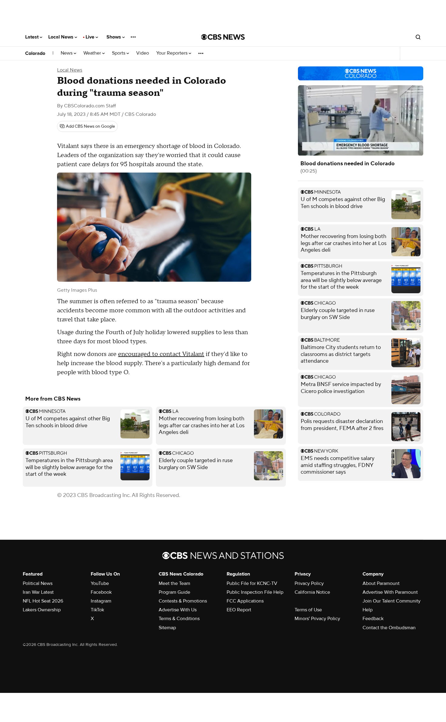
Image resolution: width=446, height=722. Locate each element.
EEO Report (239, 609)
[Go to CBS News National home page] (223, 37)
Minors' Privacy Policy (317, 618)
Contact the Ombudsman (389, 627)
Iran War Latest (38, 592)
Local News (61, 37)
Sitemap (167, 627)
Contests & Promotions (183, 601)
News (67, 53)
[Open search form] (418, 37)
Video (142, 53)
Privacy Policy (309, 583)
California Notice (312, 592)
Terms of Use (308, 609)
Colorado (35, 53)
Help (368, 609)
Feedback (373, 618)
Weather (92, 53)
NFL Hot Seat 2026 (43, 601)
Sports (119, 53)
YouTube (100, 583)
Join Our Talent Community (392, 601)
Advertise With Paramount (390, 592)
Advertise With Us (178, 609)
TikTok (97, 609)
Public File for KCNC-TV (252, 583)
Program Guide (174, 592)
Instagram (101, 601)
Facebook (101, 592)
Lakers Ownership (42, 609)
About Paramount (381, 583)
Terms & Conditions (179, 618)
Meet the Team (174, 583)
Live (91, 37)
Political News (37, 583)
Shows (114, 37)
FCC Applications (245, 601)
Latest (32, 37)
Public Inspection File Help (255, 592)
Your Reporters (172, 53)
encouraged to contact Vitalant (161, 354)
